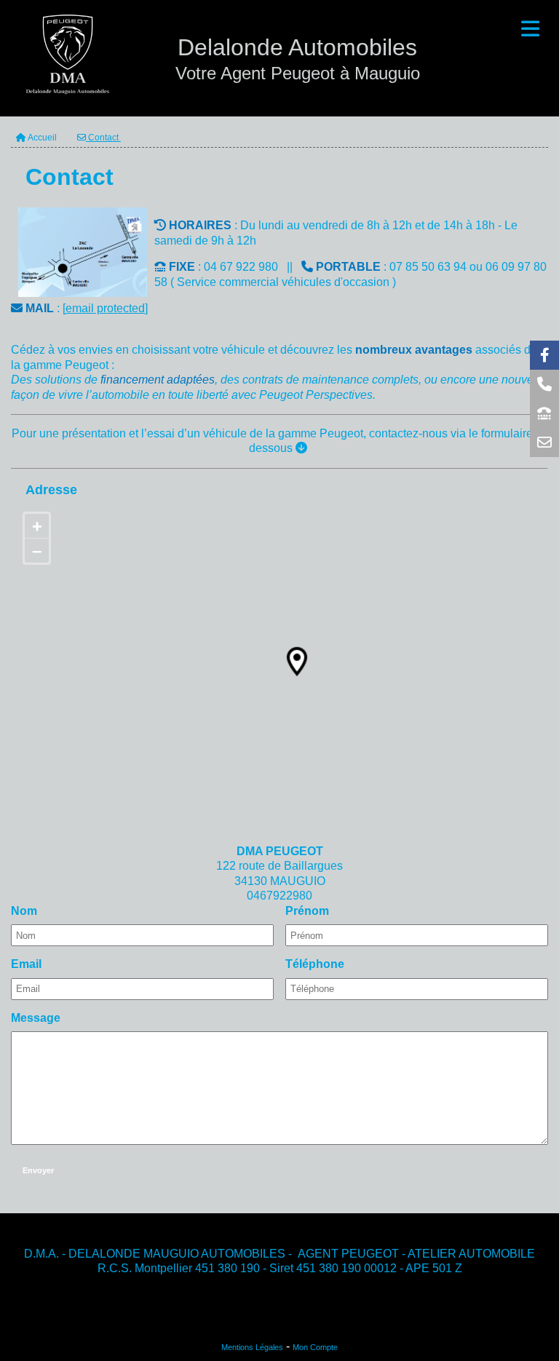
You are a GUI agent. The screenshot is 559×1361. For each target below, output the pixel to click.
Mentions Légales (252, 1347)
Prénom (307, 911)
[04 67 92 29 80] (544, 413)
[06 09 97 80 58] (544, 384)
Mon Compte (315, 1347)
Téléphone (314, 964)
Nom (24, 911)
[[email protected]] (544, 442)
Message (35, 1018)
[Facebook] (544, 355)
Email (26, 964)
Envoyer (38, 1170)
